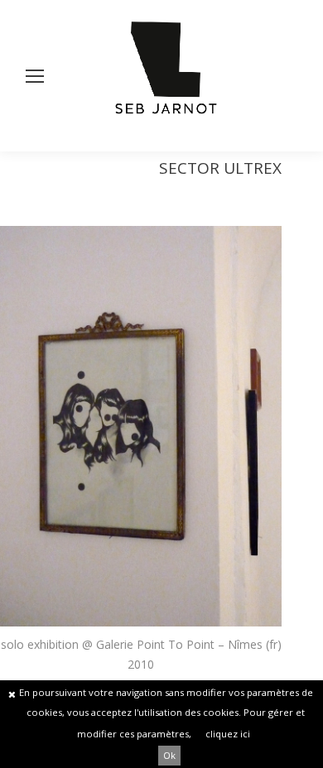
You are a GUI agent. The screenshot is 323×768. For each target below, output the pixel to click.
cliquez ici (227, 733)
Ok (169, 755)
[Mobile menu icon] (35, 76)
